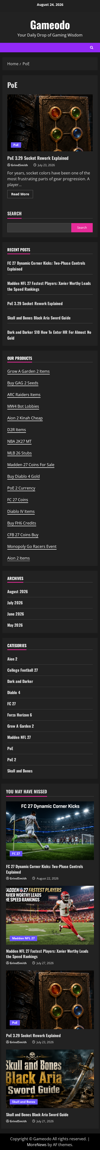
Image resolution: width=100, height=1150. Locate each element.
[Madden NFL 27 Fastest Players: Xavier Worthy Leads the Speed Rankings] (50, 915)
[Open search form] (91, 47)
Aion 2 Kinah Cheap (25, 418)
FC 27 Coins (17, 499)
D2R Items (16, 429)
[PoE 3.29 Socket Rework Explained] (50, 999)
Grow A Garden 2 (20, 726)
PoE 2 (11, 759)
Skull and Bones (20, 771)
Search (14, 213)
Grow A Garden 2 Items (28, 371)
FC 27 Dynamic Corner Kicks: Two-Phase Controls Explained (44, 869)
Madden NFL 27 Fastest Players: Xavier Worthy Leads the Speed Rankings (47, 953)
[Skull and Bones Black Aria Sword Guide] (50, 1079)
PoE (16, 145)
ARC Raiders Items (24, 394)
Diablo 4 (13, 692)
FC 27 (11, 703)
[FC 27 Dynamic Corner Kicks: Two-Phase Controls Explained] (50, 830)
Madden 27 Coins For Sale (30, 464)
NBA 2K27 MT (19, 441)
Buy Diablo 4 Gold (23, 476)
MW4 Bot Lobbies (23, 406)
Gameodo (50, 24)
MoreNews (37, 1144)
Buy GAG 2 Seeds (22, 383)
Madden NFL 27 (19, 737)
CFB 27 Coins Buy (22, 534)
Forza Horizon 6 (19, 715)
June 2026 (15, 614)
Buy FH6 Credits (21, 523)
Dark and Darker (20, 681)
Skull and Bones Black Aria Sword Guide (39, 318)
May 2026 (15, 625)
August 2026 (17, 591)
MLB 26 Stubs (19, 453)
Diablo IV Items (21, 511)
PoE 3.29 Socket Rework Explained (50, 123)
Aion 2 (12, 659)
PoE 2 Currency (21, 488)
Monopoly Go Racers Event (32, 546)
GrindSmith (19, 165)
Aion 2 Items (18, 558)
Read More (22, 194)
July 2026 (15, 603)
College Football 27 (22, 670)
